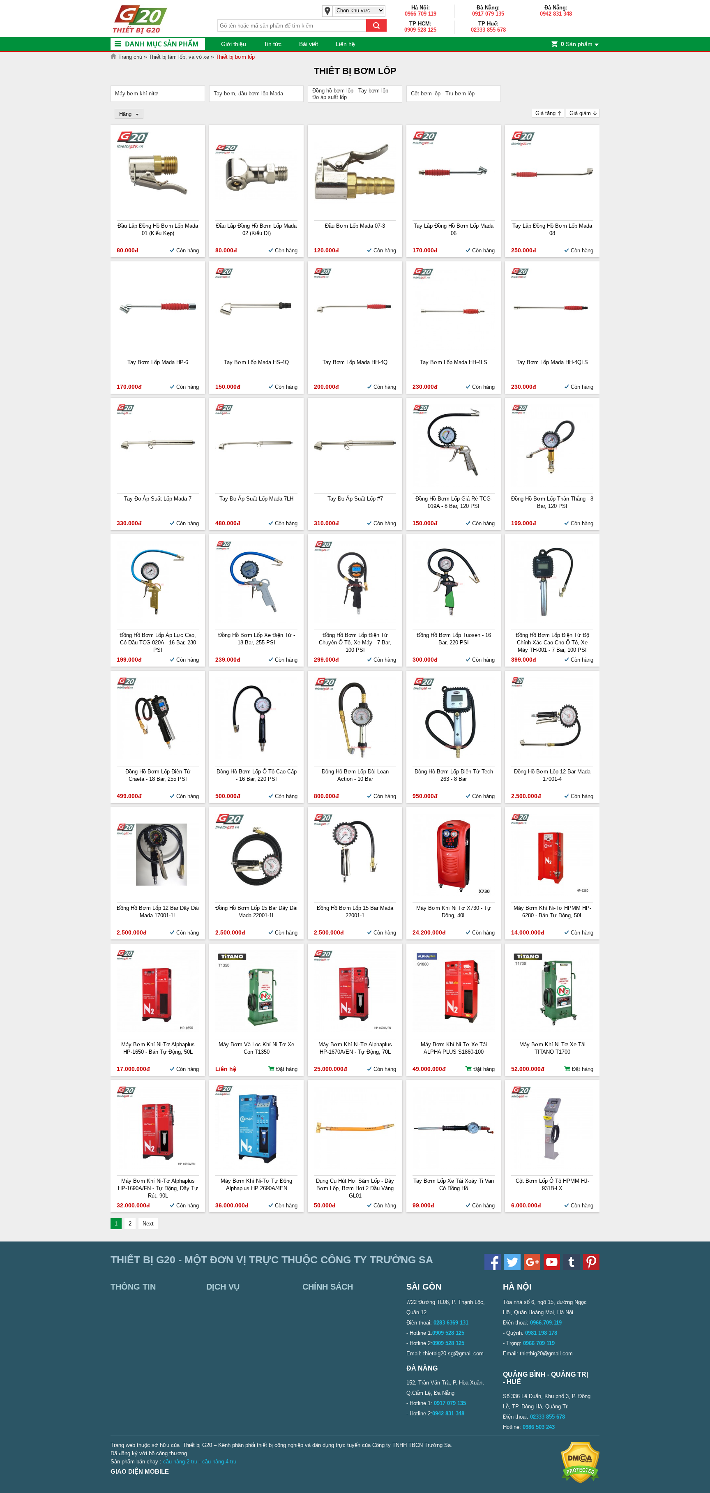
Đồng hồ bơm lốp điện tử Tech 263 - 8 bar (454, 775)
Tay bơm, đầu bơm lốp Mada (248, 93)
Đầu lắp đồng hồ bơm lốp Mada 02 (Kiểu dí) (256, 229)
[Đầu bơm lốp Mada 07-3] (355, 202)
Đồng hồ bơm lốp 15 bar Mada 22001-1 (355, 911)
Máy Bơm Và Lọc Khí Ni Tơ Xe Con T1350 (256, 1048)
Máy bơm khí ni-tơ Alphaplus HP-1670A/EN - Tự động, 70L (355, 1048)
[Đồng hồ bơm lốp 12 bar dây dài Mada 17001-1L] (158, 884)
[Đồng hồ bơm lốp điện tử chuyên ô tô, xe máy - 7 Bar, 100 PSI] (355, 621)
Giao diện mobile (140, 1471)
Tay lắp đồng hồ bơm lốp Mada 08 (552, 229)
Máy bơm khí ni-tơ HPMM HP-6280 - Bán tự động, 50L (552, 911)
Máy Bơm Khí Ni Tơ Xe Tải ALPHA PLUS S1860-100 (454, 1048)
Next (148, 1224)
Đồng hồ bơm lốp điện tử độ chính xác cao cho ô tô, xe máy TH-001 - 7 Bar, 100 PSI (552, 642)
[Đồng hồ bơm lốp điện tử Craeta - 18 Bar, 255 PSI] (158, 758)
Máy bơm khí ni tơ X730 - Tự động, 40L (453, 911)
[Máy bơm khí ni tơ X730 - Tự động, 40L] (454, 894)
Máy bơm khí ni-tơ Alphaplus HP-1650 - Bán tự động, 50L (158, 1048)
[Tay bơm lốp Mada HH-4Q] (355, 348)
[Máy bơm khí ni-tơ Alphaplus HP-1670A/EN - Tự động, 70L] (355, 1030)
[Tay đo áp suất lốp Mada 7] (158, 485)
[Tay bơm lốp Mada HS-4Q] (256, 348)
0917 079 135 (488, 14)
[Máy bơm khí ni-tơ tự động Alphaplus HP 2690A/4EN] (256, 1168)
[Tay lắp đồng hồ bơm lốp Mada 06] (454, 212)
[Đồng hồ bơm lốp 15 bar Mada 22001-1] (355, 894)
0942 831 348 (556, 14)
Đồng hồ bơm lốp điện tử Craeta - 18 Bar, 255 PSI (158, 775)
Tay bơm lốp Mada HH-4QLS (552, 362)
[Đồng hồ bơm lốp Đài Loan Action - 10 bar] (355, 758)
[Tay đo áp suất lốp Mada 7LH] (256, 485)
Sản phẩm (576, 44)
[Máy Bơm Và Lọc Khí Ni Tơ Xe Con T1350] (256, 1030)
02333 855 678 (488, 30)
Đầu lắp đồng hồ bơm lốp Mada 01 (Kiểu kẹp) (158, 229)
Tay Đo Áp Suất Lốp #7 (355, 499)
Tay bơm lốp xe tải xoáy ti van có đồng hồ (453, 1184)
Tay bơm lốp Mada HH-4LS (453, 362)
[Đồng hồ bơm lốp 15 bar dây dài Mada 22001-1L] (256, 894)
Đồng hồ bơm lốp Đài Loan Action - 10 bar (355, 775)
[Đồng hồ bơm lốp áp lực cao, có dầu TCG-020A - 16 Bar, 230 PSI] (158, 621)
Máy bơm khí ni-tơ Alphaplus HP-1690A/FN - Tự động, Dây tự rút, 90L (158, 1188)
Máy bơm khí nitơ (136, 93)
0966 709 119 (420, 14)
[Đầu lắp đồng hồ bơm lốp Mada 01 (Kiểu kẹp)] (158, 212)
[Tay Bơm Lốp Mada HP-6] (158, 348)
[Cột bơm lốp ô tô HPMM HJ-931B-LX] (552, 1167)
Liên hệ (345, 44)
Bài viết (308, 44)
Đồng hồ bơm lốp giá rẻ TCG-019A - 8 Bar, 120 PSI (453, 502)
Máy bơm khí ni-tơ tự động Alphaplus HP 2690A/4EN (256, 1184)
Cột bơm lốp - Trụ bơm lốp (443, 93)
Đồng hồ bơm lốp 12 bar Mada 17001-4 (552, 775)
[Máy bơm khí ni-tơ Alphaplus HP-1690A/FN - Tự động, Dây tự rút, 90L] (158, 1167)
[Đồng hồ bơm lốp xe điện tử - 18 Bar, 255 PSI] (256, 621)
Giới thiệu (233, 44)
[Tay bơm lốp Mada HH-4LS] (454, 348)
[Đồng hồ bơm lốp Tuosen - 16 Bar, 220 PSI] (454, 621)
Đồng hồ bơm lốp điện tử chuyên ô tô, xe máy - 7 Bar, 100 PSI (355, 642)
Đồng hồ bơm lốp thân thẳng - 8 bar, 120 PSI (552, 502)
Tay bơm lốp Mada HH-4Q (355, 362)
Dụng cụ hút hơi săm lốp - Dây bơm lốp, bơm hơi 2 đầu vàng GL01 (355, 1188)
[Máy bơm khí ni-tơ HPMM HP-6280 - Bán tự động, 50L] (552, 894)
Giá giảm (580, 113)
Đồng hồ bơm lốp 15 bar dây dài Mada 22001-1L (256, 911)
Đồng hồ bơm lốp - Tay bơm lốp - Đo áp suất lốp (352, 94)
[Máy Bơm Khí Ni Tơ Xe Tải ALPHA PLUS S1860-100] (454, 1030)
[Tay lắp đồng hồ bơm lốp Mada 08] (552, 212)
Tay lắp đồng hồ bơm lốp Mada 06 (453, 229)
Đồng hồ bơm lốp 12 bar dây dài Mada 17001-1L (158, 911)
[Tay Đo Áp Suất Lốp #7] (355, 485)
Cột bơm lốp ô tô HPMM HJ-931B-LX (552, 1184)
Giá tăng (545, 113)
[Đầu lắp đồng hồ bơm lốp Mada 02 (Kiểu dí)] (256, 198)
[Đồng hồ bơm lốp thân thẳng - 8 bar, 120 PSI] (552, 485)
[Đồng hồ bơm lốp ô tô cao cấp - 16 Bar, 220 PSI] (256, 758)
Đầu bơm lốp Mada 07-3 (355, 226)
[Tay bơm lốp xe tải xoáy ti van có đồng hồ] (454, 1167)
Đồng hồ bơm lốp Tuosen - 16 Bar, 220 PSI (454, 639)
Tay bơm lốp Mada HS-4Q (256, 362)
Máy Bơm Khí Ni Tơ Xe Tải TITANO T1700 (552, 1048)
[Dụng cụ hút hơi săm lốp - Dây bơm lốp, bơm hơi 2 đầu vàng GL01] (355, 1167)
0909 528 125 (420, 30)
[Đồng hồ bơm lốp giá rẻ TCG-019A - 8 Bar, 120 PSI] (454, 485)
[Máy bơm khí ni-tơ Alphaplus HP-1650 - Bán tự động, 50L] (158, 1030)
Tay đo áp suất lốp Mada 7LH (256, 499)
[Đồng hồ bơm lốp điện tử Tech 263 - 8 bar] (454, 758)
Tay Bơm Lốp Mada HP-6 (157, 362)
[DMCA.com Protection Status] (580, 1482)
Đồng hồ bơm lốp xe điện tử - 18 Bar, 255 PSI (256, 639)
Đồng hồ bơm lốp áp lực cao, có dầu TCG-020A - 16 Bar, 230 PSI (158, 642)
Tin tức (272, 44)
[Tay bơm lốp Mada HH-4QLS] (552, 348)
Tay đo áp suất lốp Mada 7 (157, 499)
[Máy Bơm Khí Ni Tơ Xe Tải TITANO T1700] (552, 1030)
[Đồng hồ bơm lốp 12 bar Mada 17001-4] (552, 758)
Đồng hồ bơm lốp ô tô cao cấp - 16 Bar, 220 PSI (257, 775)
